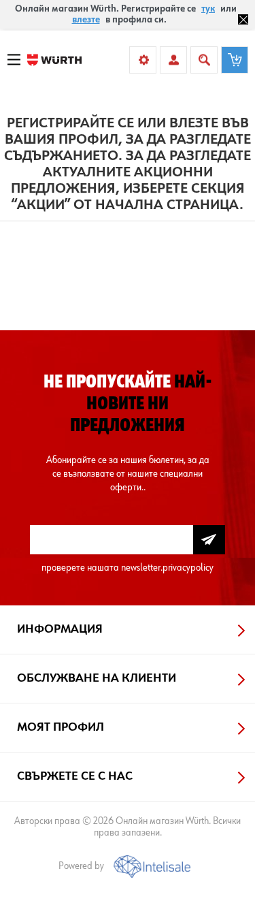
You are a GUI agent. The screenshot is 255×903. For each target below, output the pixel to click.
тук (208, 9)
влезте (86, 20)
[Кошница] (234, 60)
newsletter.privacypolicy (167, 568)
